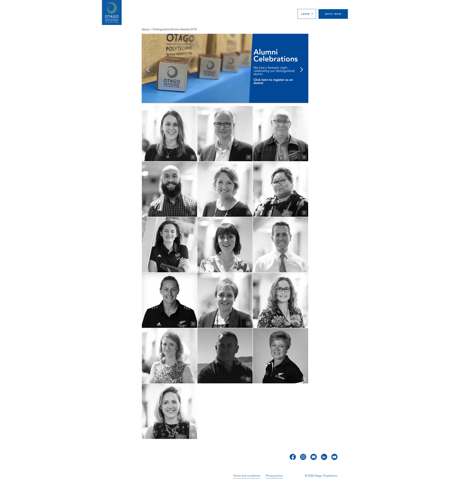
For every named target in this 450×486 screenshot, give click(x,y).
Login (305, 14)
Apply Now (333, 14)
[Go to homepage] (112, 12)
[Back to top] (446, 481)
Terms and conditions (246, 476)
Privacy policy (274, 476)
